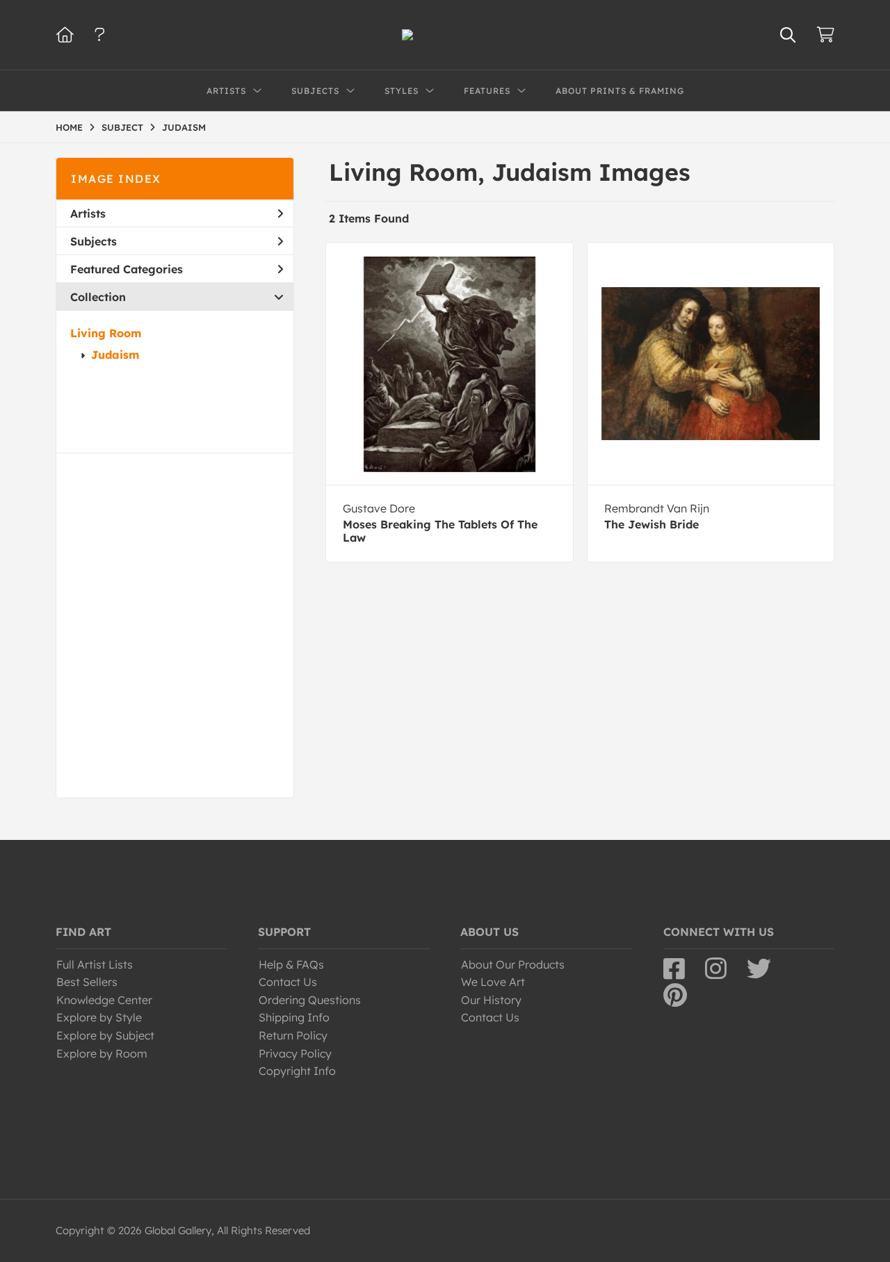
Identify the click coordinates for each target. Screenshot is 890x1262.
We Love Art (493, 982)
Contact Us (288, 982)
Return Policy (293, 1035)
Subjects (93, 241)
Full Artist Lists (94, 964)
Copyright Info (297, 1071)
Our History (491, 1000)
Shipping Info (294, 1017)
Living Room (105, 333)
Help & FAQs (291, 964)
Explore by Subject (105, 1035)
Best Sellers (87, 982)
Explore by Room (101, 1053)
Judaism (115, 355)
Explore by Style (99, 1017)
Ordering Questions (310, 1000)
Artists (88, 213)
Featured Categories (126, 269)
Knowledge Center (104, 1000)
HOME (69, 127)
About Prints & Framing (620, 91)
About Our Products (513, 964)
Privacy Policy (295, 1053)
